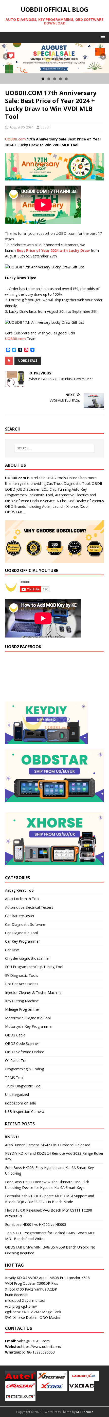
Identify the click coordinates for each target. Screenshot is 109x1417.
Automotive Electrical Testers (29, 907)
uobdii (45, 127)
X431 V (27, 1311)
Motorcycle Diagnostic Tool (28, 1018)
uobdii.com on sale (20, 1103)
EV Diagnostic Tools (21, 975)
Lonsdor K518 (78, 1277)
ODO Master (50, 1317)
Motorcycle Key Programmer (29, 1026)
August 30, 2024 (21, 127)
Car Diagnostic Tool (21, 932)
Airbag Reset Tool (19, 890)
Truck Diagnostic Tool (23, 1086)
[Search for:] (54, 448)
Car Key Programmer (22, 941)
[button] (102, 37)
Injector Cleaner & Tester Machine (33, 992)
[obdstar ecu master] (54, 58)
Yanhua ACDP (45, 1289)
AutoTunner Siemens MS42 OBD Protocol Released (47, 1144)
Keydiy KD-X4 (16, 1277)
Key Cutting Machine (22, 1000)
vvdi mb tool (35, 1300)
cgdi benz (13, 1311)
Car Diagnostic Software (25, 924)
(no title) (12, 1136)
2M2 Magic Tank (47, 1311)
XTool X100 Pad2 (19, 1289)
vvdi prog (12, 1306)
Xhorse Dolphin (26, 1317)
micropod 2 (14, 1300)
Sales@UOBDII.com (33, 1340)
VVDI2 (33, 1277)
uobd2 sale (27, 360)
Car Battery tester (19, 915)
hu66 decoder (16, 1294)
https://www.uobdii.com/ (41, 1346)
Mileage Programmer (22, 1009)
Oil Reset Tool (16, 1060)
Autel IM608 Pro (52, 1277)
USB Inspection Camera (24, 1111)
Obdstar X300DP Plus (40, 1283)
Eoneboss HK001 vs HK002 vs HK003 (35, 1224)
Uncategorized (17, 1094)
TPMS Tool (14, 1077)
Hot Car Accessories (21, 983)
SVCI (8, 1317)
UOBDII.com (15, 139)
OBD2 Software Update (24, 1051)
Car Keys (12, 949)
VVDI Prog (13, 1283)
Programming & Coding (24, 1069)
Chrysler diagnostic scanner (27, 958)
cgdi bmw (29, 1306)
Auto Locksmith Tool (22, 898)
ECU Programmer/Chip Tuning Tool (34, 966)
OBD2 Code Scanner (22, 1043)
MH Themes (84, 1412)
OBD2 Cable (15, 1035)
